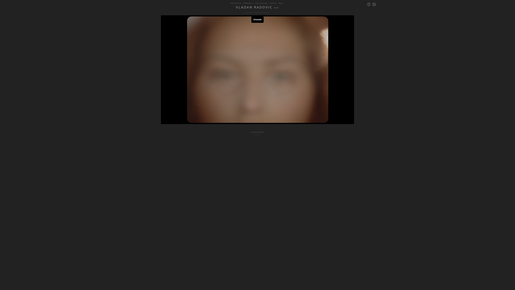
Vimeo (374, 4)
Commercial (248, 3)
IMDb (368, 4)
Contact (273, 3)
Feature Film (235, 3)
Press (280, 3)
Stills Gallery (261, 3)
